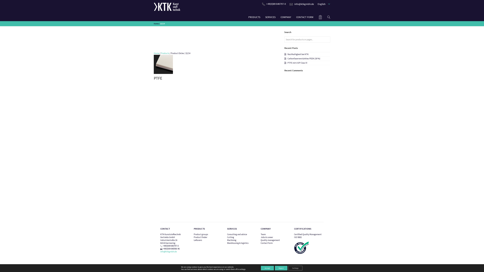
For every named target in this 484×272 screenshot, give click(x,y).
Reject (281, 268)
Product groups (201, 234)
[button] (323, 4)
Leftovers (198, 240)
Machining (231, 240)
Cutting (230, 237)
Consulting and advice (237, 234)
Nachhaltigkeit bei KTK (298, 54)
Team (263, 234)
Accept (267, 268)
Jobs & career (267, 237)
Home (156, 23)
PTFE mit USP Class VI (297, 62)
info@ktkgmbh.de (304, 4)
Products (165, 53)
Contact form (267, 243)
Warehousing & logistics (238, 243)
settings (242, 269)
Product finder (200, 237)
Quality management (270, 240)
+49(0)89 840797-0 (276, 3)
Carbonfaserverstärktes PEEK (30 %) (304, 58)
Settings (295, 268)
